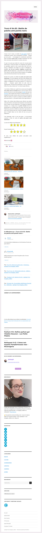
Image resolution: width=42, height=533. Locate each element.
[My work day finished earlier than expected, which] (23, 365)
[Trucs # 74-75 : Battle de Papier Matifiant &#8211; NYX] (18, 199)
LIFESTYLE (6, 465)
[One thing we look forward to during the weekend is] (12, 365)
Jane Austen (7, 518)
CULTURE (6, 459)
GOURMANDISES (8, 462)
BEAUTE (6, 456)
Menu (35, 6)
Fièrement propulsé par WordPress (23, 529)
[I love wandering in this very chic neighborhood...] (18, 365)
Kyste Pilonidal (7, 523)
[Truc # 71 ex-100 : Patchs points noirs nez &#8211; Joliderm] (18, 182)
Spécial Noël (7, 515)
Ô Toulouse (6, 520)
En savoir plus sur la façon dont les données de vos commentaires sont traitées (17, 321)
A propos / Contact (8, 526)
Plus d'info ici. (13, 411)
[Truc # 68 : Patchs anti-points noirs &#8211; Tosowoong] (18, 164)
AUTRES (6, 471)
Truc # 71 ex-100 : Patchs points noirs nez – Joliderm (13, 188)
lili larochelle (10, 251)
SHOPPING (6, 468)
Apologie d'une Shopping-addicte (10, 529)
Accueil (5, 512)
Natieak (9, 238)
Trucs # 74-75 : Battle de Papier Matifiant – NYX (12, 206)
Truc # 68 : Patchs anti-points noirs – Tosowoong (13, 171)
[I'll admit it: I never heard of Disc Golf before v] (6, 365)
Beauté (16, 222)
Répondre (6, 246)
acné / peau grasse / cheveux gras (24, 222)
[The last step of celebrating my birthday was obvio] (29, 365)
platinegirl (8, 222)
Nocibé (23, 92)
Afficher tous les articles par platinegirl (15, 218)
